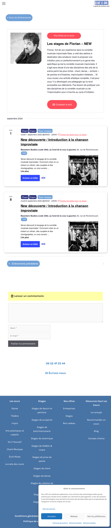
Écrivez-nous (57, 373)
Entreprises (69, 408)
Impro (33, 130)
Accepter (52, 516)
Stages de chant (42, 468)
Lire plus (25, 171)
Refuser (74, 516)
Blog (96, 431)
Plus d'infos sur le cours (64, 35)
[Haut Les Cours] (101, 3)
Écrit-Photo (14, 456)
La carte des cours (14, 464)
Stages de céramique (42, 438)
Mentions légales (75, 523)
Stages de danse (41, 475)
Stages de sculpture (42, 419)
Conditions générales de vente (31, 516)
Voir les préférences (96, 516)
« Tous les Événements (19, 17)
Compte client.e (96, 438)
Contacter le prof (64, 104)
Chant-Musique (15, 449)
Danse (15, 408)
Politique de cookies (60, 523)
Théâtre (15, 416)
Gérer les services (49, 509)
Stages (69, 416)
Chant (25, 130)
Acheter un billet (30, 178)
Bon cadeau (69, 423)
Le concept (96, 412)
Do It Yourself (15, 442)
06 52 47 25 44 (55, 363)
